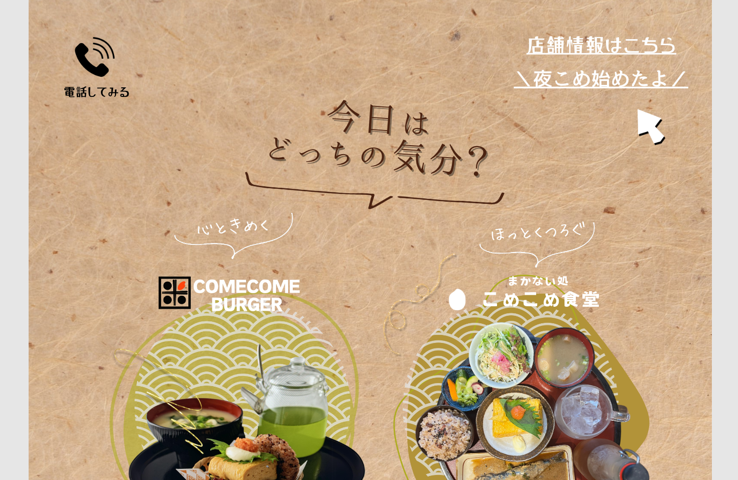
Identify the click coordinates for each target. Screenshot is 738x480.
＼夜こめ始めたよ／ (601, 78)
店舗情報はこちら (601, 45)
